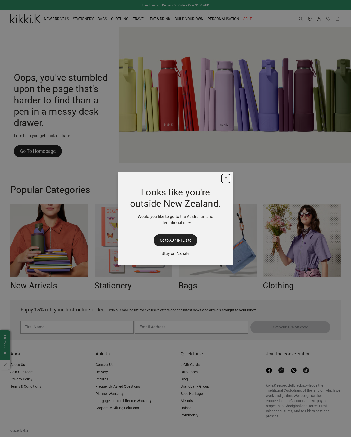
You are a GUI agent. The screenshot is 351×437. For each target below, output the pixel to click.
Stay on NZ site (175, 253)
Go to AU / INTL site (175, 240)
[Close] (226, 178)
